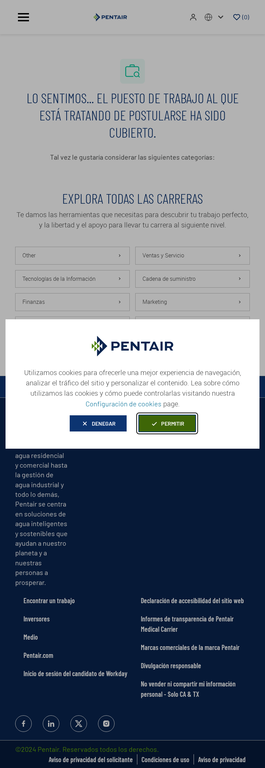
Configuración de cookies (123, 403)
